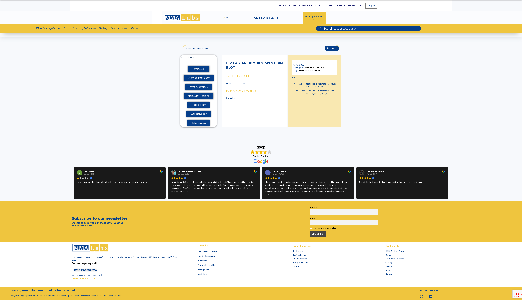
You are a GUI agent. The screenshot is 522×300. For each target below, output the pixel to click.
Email (312, 218)
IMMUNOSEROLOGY (314, 67)
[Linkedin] (430, 296)
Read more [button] (269, 195)
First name (314, 207)
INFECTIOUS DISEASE (309, 70)
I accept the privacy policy (324, 228)
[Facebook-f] (426, 296)
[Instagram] (421, 296)
